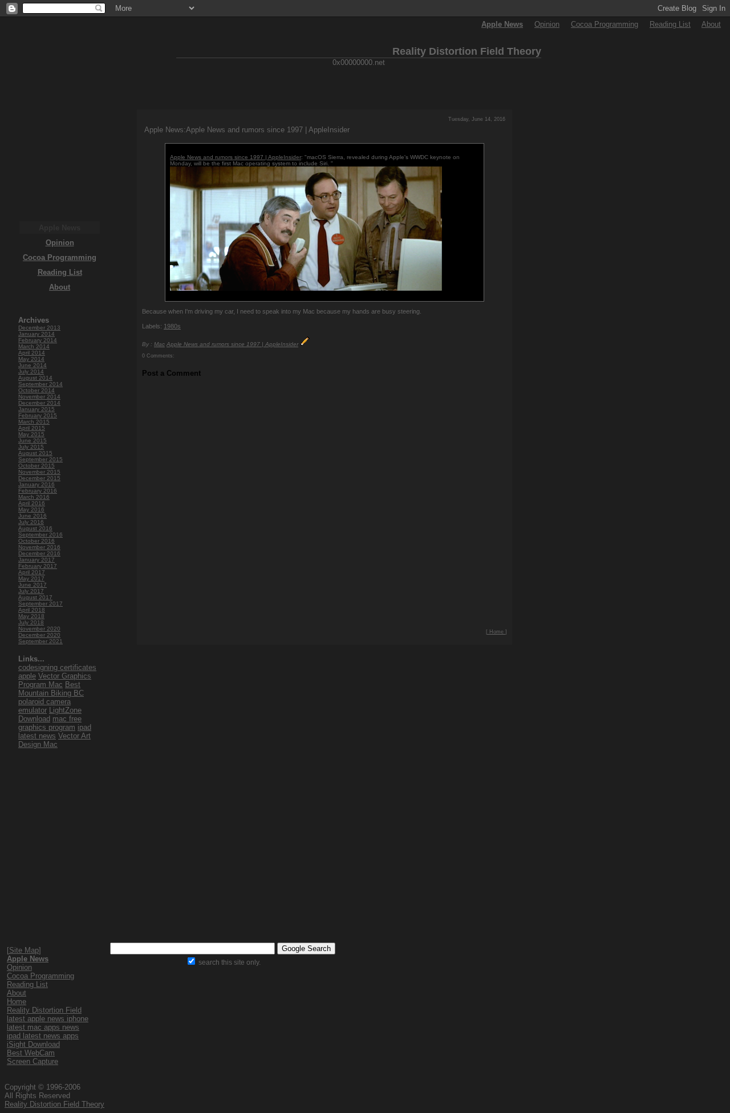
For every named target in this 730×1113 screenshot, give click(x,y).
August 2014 (35, 378)
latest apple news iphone (47, 1018)
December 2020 (39, 635)
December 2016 (39, 553)
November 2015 (39, 472)
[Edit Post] (305, 344)
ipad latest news (54, 731)
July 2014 (31, 371)
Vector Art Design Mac (54, 740)
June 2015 (32, 440)
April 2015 (31, 428)
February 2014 (37, 340)
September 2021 (40, 641)
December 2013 (39, 327)
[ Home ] (496, 632)
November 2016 (39, 547)
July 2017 (31, 591)
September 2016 (40, 534)
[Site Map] (24, 950)
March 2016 (34, 497)
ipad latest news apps (43, 1035)
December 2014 (39, 403)
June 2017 (32, 585)
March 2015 (34, 422)
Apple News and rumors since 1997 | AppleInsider (235, 157)
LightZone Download (50, 714)
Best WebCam (31, 1053)
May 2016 (31, 509)
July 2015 (31, 447)
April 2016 (31, 503)
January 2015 (36, 409)
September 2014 (40, 384)
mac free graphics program (50, 723)
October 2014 (36, 390)
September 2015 (40, 459)
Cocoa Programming (604, 24)
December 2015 (39, 478)
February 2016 (37, 491)
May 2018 (31, 616)
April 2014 (31, 353)
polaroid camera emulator (44, 705)
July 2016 (31, 522)
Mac (159, 344)
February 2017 (37, 566)
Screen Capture (32, 1061)
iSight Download (33, 1044)
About (711, 24)
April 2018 (31, 610)
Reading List (670, 24)
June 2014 (32, 365)
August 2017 (35, 597)
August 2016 (35, 528)
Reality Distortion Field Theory (54, 1104)
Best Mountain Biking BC (51, 688)
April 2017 (31, 572)
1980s (172, 326)
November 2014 (39, 396)
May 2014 (31, 359)
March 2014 (34, 346)
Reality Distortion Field (44, 1010)
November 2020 (39, 628)
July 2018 (31, 622)
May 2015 (31, 434)
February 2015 (37, 415)
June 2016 (32, 516)
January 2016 (36, 484)
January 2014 (36, 334)
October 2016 (36, 541)
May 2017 (31, 578)
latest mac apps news (43, 1027)
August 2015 (35, 453)
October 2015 (36, 465)
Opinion (546, 24)
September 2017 (40, 603)
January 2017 (36, 559)
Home (16, 1001)
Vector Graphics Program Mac (54, 680)
